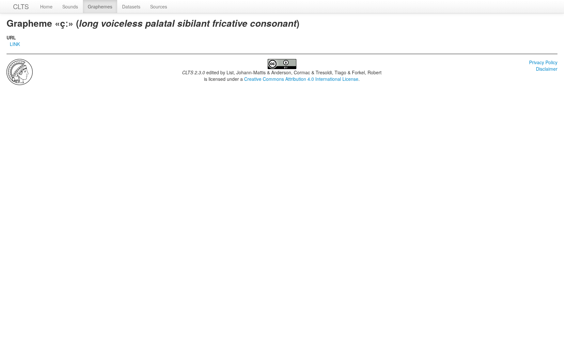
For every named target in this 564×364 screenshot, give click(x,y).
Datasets (131, 6)
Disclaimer (546, 69)
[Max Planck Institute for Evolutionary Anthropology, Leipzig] (20, 71)
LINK (15, 44)
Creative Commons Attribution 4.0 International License (301, 79)
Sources (158, 6)
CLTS (21, 6)
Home (46, 6)
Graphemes (100, 6)
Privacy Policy (543, 62)
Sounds (70, 6)
